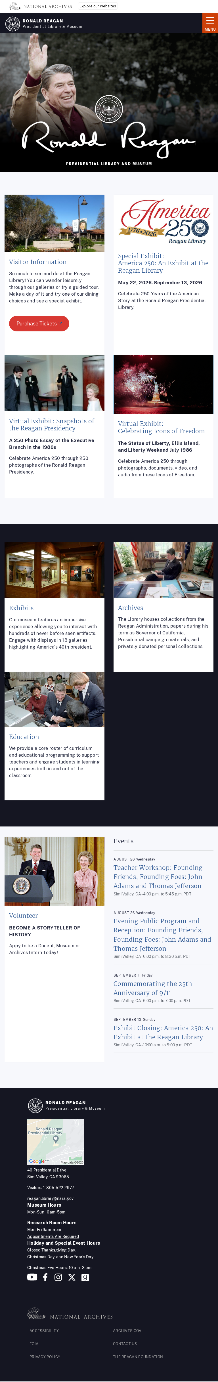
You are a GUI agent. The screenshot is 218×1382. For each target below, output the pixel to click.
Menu (209, 22)
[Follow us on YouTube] (32, 1279)
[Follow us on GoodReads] (85, 1279)
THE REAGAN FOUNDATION (138, 1357)
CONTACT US (125, 1344)
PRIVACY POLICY (45, 1357)
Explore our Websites (98, 6)
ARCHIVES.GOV (127, 1331)
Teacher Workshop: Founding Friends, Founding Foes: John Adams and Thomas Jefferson (158, 877)
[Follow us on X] (72, 1279)
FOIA (34, 1344)
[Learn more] (54, 279)
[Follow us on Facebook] (45, 1279)
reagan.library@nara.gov (50, 1198)
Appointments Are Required (53, 1236)
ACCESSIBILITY (44, 1331)
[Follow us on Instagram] (57, 1279)
